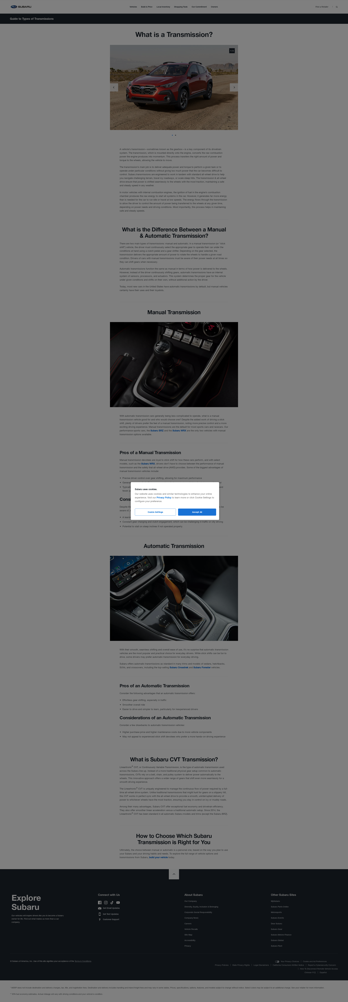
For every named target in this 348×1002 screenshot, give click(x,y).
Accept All (197, 512)
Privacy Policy (164, 497)
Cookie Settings (155, 512)
